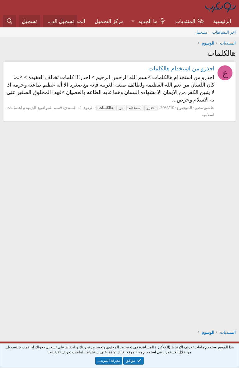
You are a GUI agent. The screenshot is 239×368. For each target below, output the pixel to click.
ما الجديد (147, 21)
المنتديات (185, 21)
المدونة (77, 21)
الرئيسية (222, 21)
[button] (133, 21)
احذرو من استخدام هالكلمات (181, 68)
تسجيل (201, 32)
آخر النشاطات (224, 32)
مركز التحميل (109, 21)
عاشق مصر (204, 107)
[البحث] (9, 21)
